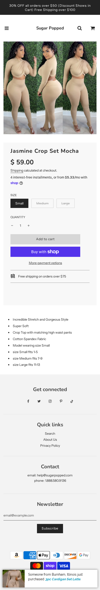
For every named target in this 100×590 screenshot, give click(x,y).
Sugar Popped (50, 28)
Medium (42, 203)
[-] (12, 225)
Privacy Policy (50, 445)
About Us (50, 439)
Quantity (17, 217)
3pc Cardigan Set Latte (62, 579)
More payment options (45, 263)
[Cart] (92, 28)
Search (50, 433)
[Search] (79, 28)
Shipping (16, 170)
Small (19, 203)
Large (65, 203)
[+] (28, 225)
